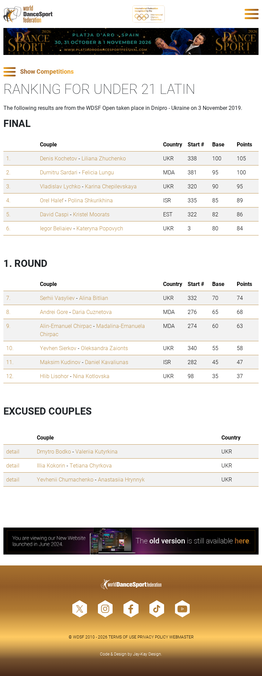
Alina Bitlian (93, 297)
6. (8, 228)
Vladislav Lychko (60, 186)
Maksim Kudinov (60, 361)
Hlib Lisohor (54, 375)
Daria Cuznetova (92, 311)
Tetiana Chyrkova (91, 465)
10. (10, 347)
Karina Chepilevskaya (111, 186)
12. (10, 375)
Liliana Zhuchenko (104, 158)
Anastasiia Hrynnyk (121, 479)
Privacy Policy (152, 636)
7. (8, 297)
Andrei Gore (54, 311)
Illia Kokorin (51, 465)
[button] (131, 72)
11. (10, 361)
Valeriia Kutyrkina (96, 451)
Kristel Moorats (91, 214)
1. (8, 158)
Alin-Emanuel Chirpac (66, 325)
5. (8, 214)
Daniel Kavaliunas (106, 361)
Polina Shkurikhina (90, 200)
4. (8, 200)
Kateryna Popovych (99, 228)
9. (8, 325)
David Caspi (54, 214)
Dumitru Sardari (58, 172)
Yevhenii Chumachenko (65, 479)
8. (8, 311)
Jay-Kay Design (147, 654)
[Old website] (131, 541)
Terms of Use (122, 636)
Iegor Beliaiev (56, 228)
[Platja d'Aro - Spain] (131, 41)
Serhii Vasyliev (57, 297)
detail (12, 451)
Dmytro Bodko (54, 451)
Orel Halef (51, 200)
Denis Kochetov (58, 158)
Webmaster (181, 636)
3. (8, 186)
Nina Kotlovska (91, 375)
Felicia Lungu (98, 172)
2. (8, 172)
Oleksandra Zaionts (104, 347)
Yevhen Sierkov (58, 347)
